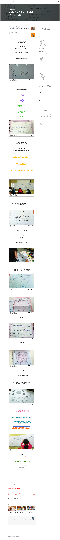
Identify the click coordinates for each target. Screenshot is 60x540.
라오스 (41, 74)
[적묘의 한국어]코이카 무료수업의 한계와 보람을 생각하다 (14, 489)
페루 (41, 59)
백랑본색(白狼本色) (49, 533)
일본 (41, 60)
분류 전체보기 (42, 35)
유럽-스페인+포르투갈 (43, 65)
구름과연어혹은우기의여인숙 (49, 527)
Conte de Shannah (49, 532)
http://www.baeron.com (12, 32)
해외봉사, (40, 86)
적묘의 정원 (42, 40)
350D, (47, 85)
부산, (42, 87)
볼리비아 (41, 71)
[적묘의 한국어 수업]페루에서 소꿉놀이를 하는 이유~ (14, 492)
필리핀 (41, 75)
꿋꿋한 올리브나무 (49, 518)
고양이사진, (44, 86)
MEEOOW (48, 525)
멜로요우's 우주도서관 (49, 514)
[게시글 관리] (11, 484)
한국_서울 (42, 79)
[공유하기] (10, 484)
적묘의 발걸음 (42, 56)
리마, (51, 87)
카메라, (40, 87)
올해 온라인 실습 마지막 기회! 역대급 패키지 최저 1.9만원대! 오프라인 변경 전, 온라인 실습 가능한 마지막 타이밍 (19, 35)
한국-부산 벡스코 (43, 76)
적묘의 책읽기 (42, 42)
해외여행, (49, 87)
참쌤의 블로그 (48, 535)
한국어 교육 (14, 488)
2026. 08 (45, 110)
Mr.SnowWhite (49, 519)
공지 (40, 36)
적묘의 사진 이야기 (43, 44)
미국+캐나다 (42, 57)
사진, (42, 85)
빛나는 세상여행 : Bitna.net (49, 511)
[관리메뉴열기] (58, 1)
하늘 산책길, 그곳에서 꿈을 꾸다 (49, 508)
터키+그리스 (42, 62)
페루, (45, 87)
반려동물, (50, 86)
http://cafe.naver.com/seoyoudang (14, 26)
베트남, (49, 85)
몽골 (41, 72)
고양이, (47, 87)
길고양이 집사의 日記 (49, 521)
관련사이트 (48, 536)
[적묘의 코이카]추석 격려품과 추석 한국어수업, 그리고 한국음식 (15, 490)
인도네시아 (42, 73)
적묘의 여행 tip (41, 48)
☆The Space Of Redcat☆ (12, 1)
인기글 (43, 92)
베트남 (41, 63)
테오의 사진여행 (49, 512)
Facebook (40, 100)
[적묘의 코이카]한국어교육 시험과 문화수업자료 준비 (14, 493)
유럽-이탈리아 (42, 64)
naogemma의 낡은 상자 (49, 516)
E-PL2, (47, 86)
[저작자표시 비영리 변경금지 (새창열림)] (17, 484)
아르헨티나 (42, 70)
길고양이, (40, 89)
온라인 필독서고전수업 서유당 (14, 27)
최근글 (40, 92)
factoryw (48, 522)
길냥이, (45, 85)
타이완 (41, 61)
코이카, (40, 85)
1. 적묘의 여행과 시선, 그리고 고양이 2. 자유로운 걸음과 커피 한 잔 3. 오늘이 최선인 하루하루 (20, 519)
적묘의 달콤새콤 (43, 41)
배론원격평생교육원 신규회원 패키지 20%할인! (17, 33)
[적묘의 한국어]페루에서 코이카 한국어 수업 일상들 (13, 494)
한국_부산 (42, 77)
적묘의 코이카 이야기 (10, 488)
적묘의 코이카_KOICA (43, 53)
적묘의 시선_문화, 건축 (43, 45)
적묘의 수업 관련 (42, 43)
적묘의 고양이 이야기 (43, 39)
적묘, (42, 89)
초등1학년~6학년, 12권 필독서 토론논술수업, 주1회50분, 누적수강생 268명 (19, 29)
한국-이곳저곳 (42, 78)
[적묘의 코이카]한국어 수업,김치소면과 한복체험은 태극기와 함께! (15, 491)
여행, (43, 87)
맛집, (43, 85)
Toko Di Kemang (49, 529)
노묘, (42, 86)
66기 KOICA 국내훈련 (43, 52)
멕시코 (41, 58)
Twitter (44, 100)
